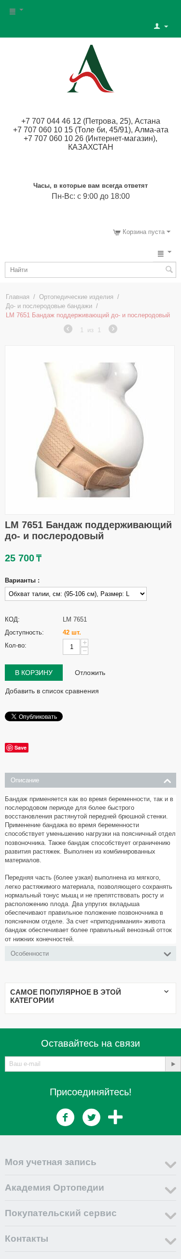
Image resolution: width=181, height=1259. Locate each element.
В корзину (34, 672)
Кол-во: (16, 645)
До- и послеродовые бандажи (49, 306)
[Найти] (169, 270)
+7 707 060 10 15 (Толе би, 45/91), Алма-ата (90, 130)
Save (20, 747)
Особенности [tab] (30, 953)
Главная (17, 296)
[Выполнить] (173, 1064)
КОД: (12, 619)
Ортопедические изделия (76, 296)
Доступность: (24, 632)
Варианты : (22, 580)
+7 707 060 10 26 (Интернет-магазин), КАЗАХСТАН (90, 142)
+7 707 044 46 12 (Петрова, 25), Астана (90, 121)
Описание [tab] (25, 780)
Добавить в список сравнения (52, 691)
